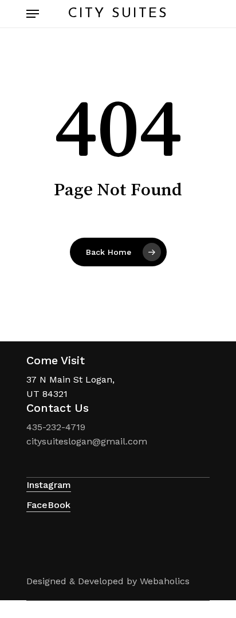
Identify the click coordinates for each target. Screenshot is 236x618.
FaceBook (48, 504)
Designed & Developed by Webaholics (108, 581)
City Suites (118, 14)
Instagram (48, 484)
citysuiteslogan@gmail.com (86, 441)
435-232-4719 (55, 427)
